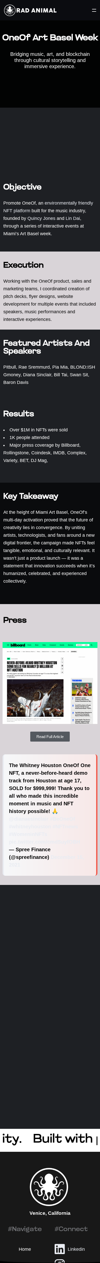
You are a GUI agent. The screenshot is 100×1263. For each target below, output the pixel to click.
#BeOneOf (62, 819)
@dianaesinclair (28, 819)
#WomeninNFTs (28, 834)
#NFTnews (65, 826)
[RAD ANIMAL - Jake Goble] (30, 10)
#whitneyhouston (30, 826)
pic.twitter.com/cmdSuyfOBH (44, 842)
